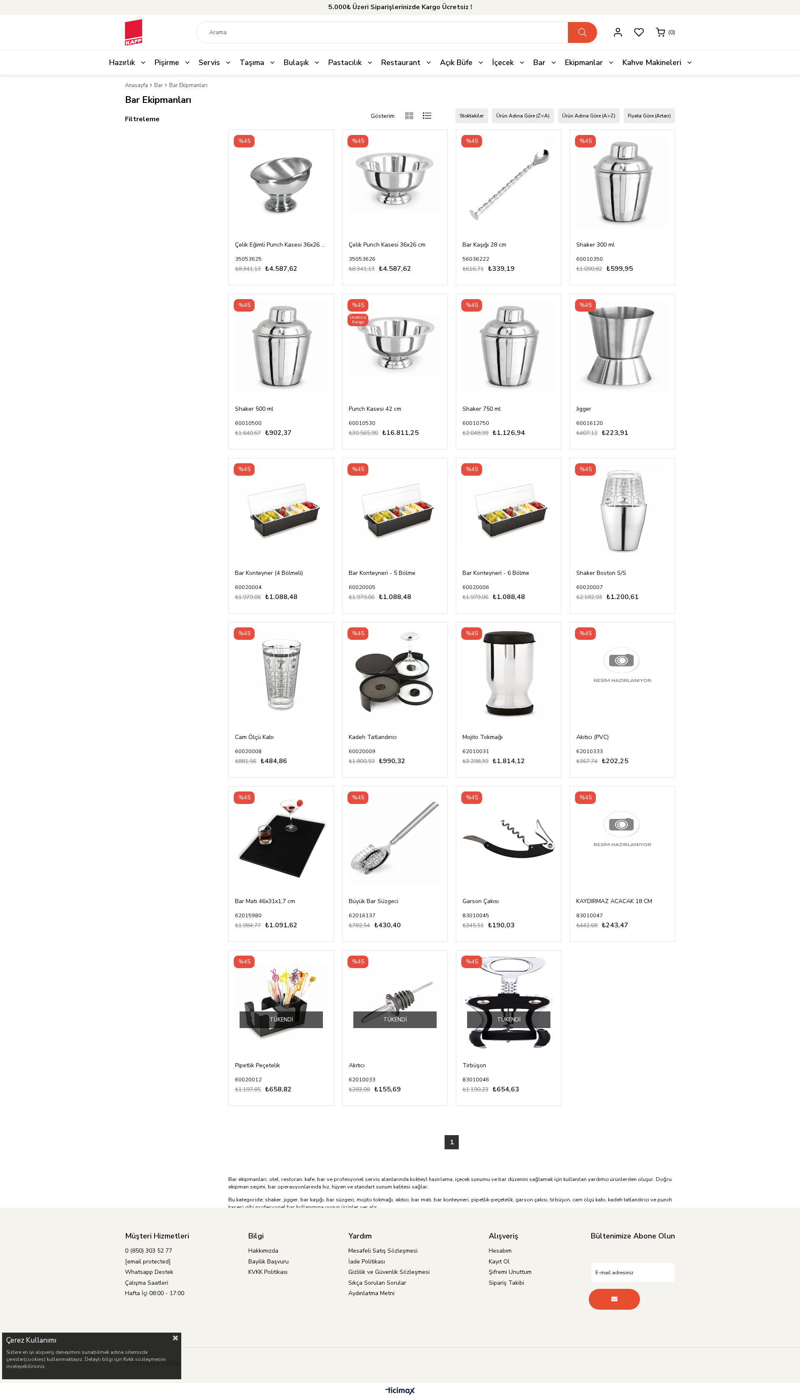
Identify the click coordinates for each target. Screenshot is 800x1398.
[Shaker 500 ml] (281, 346)
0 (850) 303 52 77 (148, 1251)
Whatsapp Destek (149, 1272)
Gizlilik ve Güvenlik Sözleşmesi (389, 1272)
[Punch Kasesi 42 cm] (395, 346)
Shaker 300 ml (595, 245)
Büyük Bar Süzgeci (373, 901)
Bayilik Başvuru (268, 1262)
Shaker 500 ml (254, 409)
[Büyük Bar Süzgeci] (395, 839)
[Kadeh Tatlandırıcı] (395, 675)
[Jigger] (622, 346)
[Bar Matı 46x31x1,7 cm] (281, 839)
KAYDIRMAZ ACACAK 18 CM (614, 901)
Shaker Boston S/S (601, 573)
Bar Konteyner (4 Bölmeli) (269, 573)
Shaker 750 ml (481, 409)
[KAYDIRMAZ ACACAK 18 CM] (622, 839)
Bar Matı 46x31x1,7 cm (265, 901)
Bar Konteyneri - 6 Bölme (495, 573)
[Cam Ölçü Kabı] (281, 675)
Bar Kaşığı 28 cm (484, 245)
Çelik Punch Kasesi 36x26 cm (387, 245)
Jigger (583, 409)
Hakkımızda (263, 1251)
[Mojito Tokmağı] (508, 675)
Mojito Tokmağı (482, 737)
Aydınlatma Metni (371, 1293)
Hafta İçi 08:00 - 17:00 (154, 1293)
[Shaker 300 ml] (622, 182)
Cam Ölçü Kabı (254, 737)
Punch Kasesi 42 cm (375, 409)
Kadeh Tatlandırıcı (373, 737)
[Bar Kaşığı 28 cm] (508, 182)
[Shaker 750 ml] (508, 346)
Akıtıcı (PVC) (592, 737)
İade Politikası (366, 1262)
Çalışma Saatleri (146, 1283)
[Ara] (582, 32)
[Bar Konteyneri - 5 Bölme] (395, 510)
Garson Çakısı (480, 901)
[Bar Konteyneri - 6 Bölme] (508, 510)
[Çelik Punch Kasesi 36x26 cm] (395, 182)
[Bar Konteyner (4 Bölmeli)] (281, 510)
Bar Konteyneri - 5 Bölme (382, 573)
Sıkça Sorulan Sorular (377, 1283)
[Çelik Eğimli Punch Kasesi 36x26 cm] (281, 182)
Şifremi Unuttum (510, 1272)
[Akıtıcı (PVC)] (622, 675)
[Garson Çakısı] (508, 839)
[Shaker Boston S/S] (622, 510)
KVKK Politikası (268, 1272)
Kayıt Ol (499, 1262)
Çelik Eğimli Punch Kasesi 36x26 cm (281, 245)
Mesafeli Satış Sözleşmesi (383, 1251)
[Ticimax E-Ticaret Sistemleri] (400, 1391)
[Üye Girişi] (618, 32)
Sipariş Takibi (506, 1283)
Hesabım (500, 1251)
